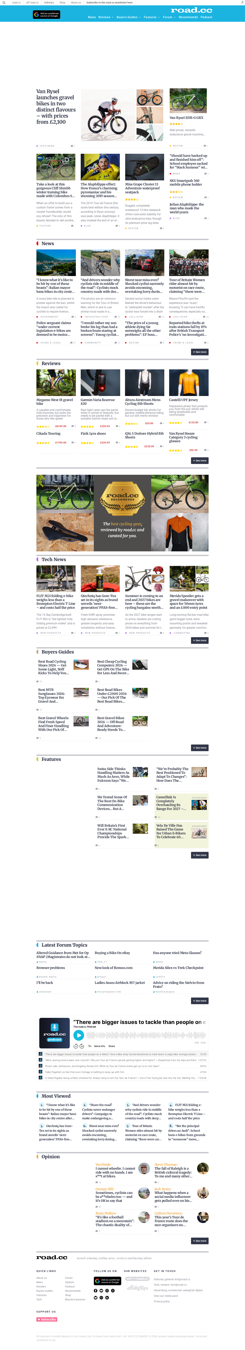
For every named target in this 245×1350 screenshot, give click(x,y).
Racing (133, 343)
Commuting (181, 633)
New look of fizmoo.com (114, 968)
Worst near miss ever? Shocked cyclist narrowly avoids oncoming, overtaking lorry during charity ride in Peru (144, 287)
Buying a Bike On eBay (112, 953)
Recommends (73, 1290)
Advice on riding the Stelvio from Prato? (178, 985)
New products (50, 633)
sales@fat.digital (193, 1290)
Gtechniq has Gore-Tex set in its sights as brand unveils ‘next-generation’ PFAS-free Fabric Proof (99, 603)
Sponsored (199, 798)
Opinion (69, 1282)
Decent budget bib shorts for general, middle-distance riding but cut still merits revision (144, 412)
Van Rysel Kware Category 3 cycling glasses (183, 437)
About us (41, 1277)
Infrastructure (96, 317)
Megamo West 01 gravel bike (54, 402)
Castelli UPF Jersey (183, 400)
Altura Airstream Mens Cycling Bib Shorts (143, 402)
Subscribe (48, 1319)
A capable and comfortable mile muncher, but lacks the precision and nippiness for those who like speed (53, 414)
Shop (68, 1295)
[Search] (4, 3)
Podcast (70, 1286)
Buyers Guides (44, 1290)
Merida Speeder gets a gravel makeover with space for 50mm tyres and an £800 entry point (188, 602)
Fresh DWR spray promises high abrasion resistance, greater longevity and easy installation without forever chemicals (98, 623)
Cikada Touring (48, 433)
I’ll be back (44, 983)
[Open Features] (158, 17)
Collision (135, 317)
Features (41, 1295)
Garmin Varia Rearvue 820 (98, 402)
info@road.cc (182, 1279)
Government (49, 317)
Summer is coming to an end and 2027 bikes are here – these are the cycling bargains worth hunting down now (144, 603)
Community (92, 343)
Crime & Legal (50, 343)
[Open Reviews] (112, 17)
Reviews (41, 1286)
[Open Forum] (174, 17)
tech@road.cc (179, 1284)
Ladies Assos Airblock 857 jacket (120, 983)
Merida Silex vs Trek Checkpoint (178, 968)
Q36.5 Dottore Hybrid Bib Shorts (144, 435)
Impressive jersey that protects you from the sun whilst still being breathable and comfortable (188, 410)
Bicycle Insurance (75, 1299)
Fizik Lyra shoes (93, 433)
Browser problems (50, 968)
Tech (39, 1299)
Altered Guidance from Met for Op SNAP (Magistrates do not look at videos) (62, 957)
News (39, 1282)
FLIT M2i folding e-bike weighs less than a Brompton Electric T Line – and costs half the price (55, 602)
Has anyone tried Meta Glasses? (177, 953)
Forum (69, 1277)
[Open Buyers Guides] (139, 17)
